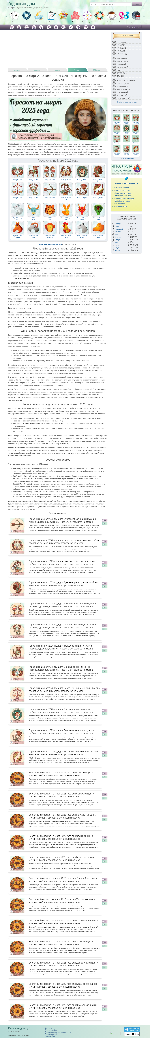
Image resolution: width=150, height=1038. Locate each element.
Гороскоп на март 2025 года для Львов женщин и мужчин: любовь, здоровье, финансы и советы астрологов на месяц (61, 710)
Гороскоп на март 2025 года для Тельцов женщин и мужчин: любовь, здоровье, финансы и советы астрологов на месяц (61, 647)
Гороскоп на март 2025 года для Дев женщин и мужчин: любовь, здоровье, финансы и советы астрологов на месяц (63, 584)
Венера (118, 232)
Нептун (117, 245)
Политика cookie (51, 1034)
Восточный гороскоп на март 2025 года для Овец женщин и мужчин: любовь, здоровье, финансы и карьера (61, 837)
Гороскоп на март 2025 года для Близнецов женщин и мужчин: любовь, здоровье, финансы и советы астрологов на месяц (62, 605)
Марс (117, 234)
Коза (33, 236)
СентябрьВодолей (126, 153)
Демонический (123, 98)
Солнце (118, 224)
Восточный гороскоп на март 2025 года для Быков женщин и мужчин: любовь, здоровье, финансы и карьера (61, 858)
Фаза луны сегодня (121, 187)
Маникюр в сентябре (122, 196)
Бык (33, 218)
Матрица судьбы (87, 22)
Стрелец (50, 198)
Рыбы (98, 198)
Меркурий (119, 229)
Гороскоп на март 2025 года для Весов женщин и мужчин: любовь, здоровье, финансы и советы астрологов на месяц (64, 689)
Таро (63, 22)
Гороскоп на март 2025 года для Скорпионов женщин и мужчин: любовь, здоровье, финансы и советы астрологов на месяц (63, 626)
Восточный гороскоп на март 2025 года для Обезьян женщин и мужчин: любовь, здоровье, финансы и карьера (63, 1006)
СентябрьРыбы (136, 153)
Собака (82, 236)
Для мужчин (122, 58)
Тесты (51, 22)
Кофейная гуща (111, 22)
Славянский (122, 73)
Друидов (120, 76)
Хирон (117, 250)
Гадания (14, 22)
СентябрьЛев (126, 133)
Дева (98, 180)
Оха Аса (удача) (123, 84)
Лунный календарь (136, 22)
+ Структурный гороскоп (126, 158)
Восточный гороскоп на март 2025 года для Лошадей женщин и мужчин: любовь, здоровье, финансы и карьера (63, 879)
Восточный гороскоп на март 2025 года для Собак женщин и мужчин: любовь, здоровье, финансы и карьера (61, 795)
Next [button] (143, 15)
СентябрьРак (117, 133)
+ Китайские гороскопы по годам (126, 102)
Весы (17, 198)
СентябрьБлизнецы (136, 122)
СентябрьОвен (117, 122)
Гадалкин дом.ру (18, 1028)
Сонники (38, 22)
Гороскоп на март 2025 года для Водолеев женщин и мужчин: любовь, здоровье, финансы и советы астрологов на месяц (62, 732)
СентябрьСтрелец (136, 143)
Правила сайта (51, 1030)
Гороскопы (26, 22)
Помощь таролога (133, 27)
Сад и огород (119, 203)
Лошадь (17, 236)
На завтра (121, 45)
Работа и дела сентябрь (124, 198)
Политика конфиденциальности (58, 1032)
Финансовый (122, 67)
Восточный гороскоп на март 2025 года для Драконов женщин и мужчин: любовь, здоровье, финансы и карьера (63, 964)
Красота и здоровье (122, 190)
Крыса (17, 218)
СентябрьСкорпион (126, 143)
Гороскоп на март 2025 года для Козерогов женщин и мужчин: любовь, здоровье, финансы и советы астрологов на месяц (62, 563)
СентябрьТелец (126, 122)
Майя (119, 70)
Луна (117, 226)
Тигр (50, 218)
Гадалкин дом (21, 3)
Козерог (66, 198)
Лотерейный (122, 86)
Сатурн (117, 240)
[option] (14, 18)
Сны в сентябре (120, 206)
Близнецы (50, 180)
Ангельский (122, 95)
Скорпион (33, 198)
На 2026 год (122, 54)
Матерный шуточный (126, 81)
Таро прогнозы (123, 89)
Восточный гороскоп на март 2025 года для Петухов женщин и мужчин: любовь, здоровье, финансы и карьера (62, 816)
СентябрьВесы (117, 143)
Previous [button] (6, 15)
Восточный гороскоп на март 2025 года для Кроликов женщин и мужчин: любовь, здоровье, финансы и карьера (63, 922)
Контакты (48, 1028)
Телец (33, 180)
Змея (98, 218)
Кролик (66, 218)
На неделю (121, 48)
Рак (66, 180)
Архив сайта (50, 1036)
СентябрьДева (136, 133)
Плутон (117, 248)
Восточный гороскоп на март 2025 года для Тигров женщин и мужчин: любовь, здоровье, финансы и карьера (62, 901)
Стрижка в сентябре (122, 193)
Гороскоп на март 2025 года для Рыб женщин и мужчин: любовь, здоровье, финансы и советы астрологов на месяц (63, 753)
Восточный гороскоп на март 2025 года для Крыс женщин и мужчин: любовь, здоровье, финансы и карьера (61, 774)
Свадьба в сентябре (122, 201)
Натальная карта (100, 22)
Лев (82, 180)
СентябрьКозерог (117, 153)
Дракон (82, 218)
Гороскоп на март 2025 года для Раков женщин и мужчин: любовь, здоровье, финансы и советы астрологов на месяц (64, 541)
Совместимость (124, 22)
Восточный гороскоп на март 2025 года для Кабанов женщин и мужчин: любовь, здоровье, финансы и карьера (63, 985)
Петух (66, 236)
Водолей (82, 198)
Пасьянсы (75, 22)
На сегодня (121, 42)
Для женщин (122, 61)
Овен (17, 180)
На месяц (121, 51)
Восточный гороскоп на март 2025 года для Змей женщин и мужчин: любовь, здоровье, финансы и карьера (61, 943)
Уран (116, 242)
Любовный (121, 64)
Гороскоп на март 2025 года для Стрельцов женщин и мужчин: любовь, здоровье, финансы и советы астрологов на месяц (62, 520)
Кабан (98, 236)
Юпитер (118, 237)
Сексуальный (122, 92)
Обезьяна (50, 236)
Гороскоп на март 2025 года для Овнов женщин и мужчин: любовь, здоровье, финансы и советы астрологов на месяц (61, 668)
